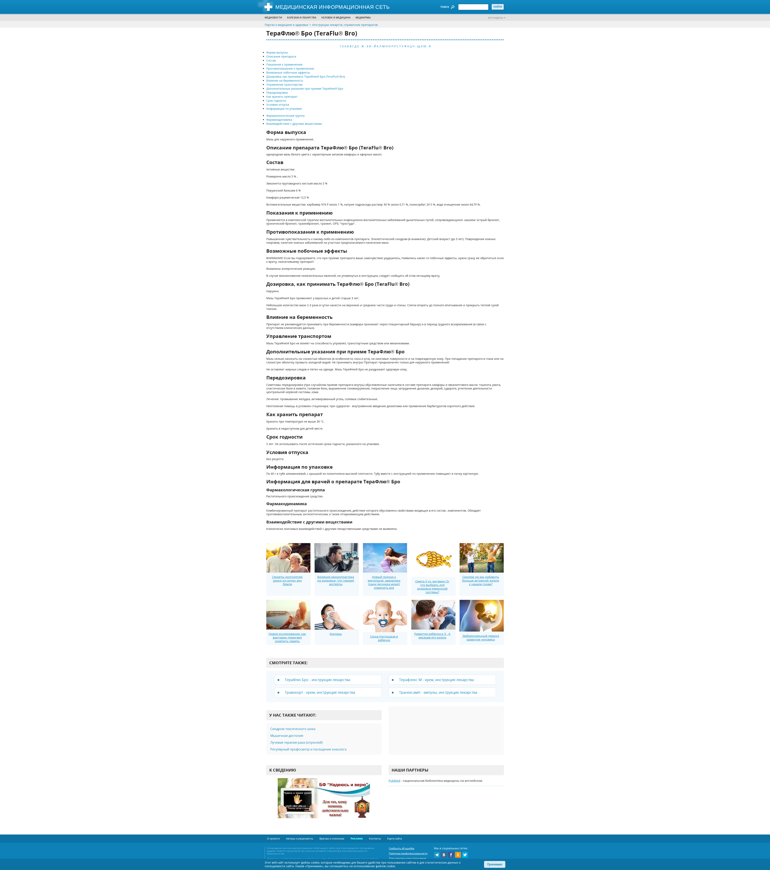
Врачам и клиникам (331, 838)
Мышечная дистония (286, 735)
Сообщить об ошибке (401, 848)
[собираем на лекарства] (324, 802)
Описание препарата (281, 56)
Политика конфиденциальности (408, 853)
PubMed (394, 781)
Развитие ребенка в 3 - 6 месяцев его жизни (432, 635)
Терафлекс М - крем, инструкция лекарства (436, 679)
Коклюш (336, 634)
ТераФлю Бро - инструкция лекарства (317, 679)
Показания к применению (284, 64)
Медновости (273, 17)
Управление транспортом (284, 84)
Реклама (357, 838)
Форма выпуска (277, 52)
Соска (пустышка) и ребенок (384, 638)
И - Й (372, 46)
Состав (271, 60)
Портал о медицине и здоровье (286, 25)
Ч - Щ (416, 46)
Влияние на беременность (284, 80)
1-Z (341, 46)
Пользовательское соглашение (407, 858)
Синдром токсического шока (292, 729)
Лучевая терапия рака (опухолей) (296, 742)
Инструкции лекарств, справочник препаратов (345, 25)
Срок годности (276, 100)
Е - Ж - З (362, 46)
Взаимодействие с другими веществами (294, 124)
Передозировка (277, 92)
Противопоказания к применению (290, 68)
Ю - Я (427, 46)
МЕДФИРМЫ (363, 17)
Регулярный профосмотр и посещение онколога (308, 749)
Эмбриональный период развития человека (480, 637)
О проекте (273, 838)
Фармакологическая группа (285, 116)
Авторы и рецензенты (299, 838)
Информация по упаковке (284, 109)
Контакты (375, 838)
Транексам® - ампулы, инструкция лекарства (438, 692)
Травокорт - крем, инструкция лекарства (320, 692)
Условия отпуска (277, 104)
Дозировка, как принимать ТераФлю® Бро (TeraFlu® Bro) (305, 76)
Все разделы (495, 17)
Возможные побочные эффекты (288, 72)
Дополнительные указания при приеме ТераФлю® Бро (304, 88)
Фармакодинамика (279, 120)
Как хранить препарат (282, 96)
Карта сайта (394, 838)
